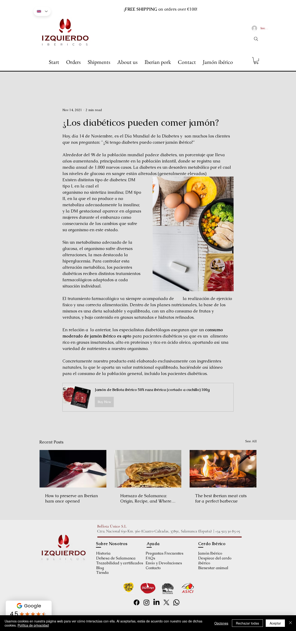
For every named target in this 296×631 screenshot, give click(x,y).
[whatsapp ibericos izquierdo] (176, 602)
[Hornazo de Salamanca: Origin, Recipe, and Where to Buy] (148, 468)
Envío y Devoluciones (164, 563)
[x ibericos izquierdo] (166, 602)
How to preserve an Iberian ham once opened (71, 498)
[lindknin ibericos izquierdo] (156, 602)
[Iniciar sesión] (254, 28)
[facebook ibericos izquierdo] (136, 602)
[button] (256, 60)
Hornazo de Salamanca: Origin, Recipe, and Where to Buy (145, 498)
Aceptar (275, 623)
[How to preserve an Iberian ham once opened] (73, 468)
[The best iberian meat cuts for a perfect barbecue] (223, 468)
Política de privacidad (33, 625)
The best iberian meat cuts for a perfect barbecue (221, 498)
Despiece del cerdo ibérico (214, 560)
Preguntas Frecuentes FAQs (164, 556)
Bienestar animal (213, 567)
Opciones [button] (221, 623)
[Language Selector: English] (42, 11)
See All (251, 441)
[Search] (256, 39)
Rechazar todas (247, 623)
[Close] (290, 623)
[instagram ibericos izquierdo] (146, 602)
